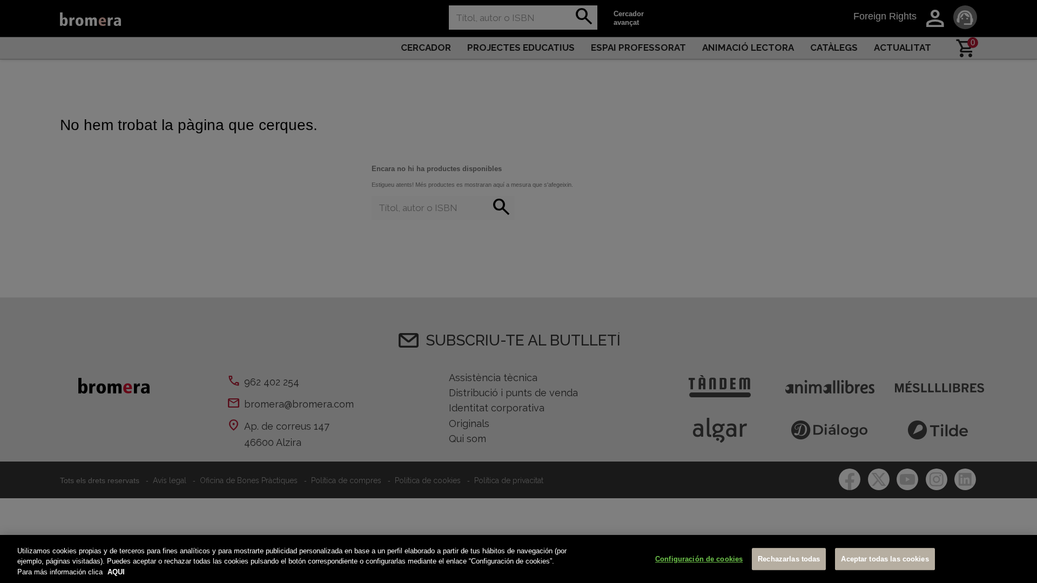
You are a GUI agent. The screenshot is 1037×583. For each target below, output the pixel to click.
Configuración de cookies (699, 559)
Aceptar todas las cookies (884, 559)
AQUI (116, 572)
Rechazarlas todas (789, 559)
